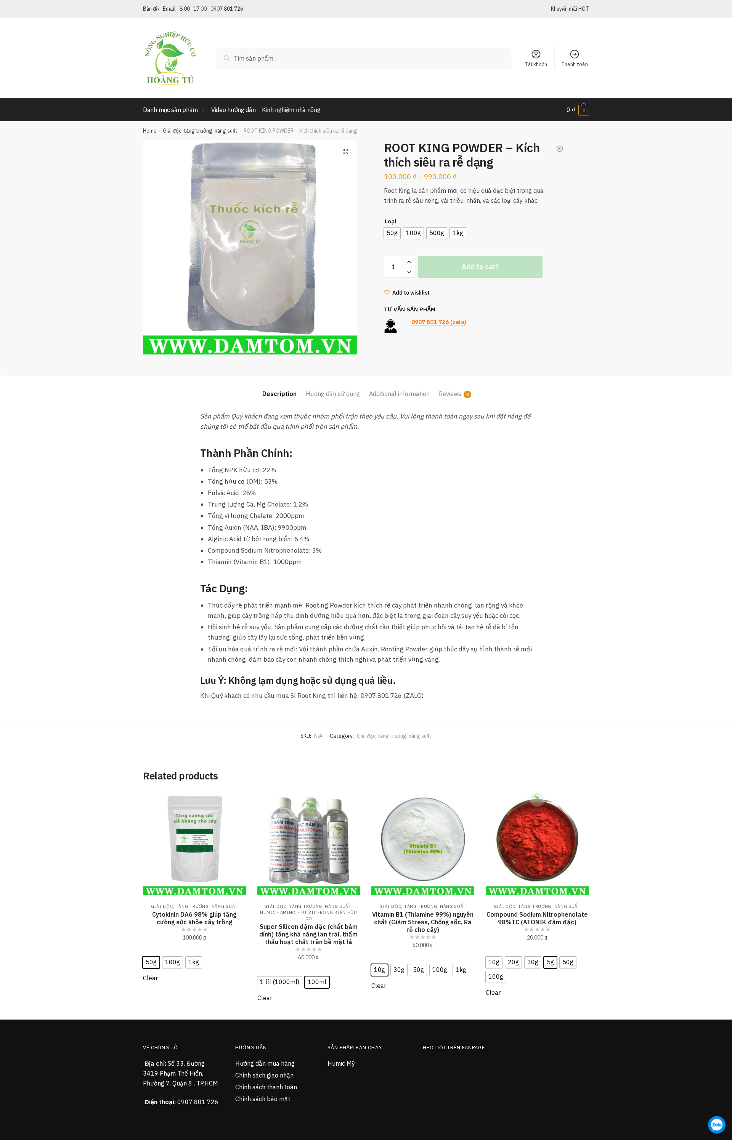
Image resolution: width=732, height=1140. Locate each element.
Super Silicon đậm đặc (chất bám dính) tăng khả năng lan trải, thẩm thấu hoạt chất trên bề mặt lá (308, 934)
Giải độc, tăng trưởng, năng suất (200, 130)
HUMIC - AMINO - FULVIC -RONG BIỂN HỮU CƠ (308, 915)
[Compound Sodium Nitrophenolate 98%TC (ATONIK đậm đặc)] (537, 843)
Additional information (399, 394)
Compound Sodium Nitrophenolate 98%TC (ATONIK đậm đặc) (537, 918)
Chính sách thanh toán (266, 1087)
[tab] (279, 388)
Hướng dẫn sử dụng (333, 394)
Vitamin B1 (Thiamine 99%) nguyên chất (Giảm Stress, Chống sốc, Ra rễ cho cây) (423, 922)
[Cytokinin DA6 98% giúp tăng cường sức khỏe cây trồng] (194, 843)
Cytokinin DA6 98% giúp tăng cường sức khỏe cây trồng (194, 918)
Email (169, 8)
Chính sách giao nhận (264, 1075)
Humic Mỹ (341, 1063)
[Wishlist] (234, 804)
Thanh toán (574, 64)
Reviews (450, 394)
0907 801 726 (226, 8)
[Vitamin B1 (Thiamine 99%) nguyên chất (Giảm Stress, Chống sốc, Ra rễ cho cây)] (422, 843)
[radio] (392, 233)
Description (279, 394)
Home (150, 130)
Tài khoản (536, 64)
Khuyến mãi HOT (570, 8)
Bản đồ (151, 8)
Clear (150, 978)
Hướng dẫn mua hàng (265, 1063)
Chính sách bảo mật (262, 1099)
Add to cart (480, 266)
